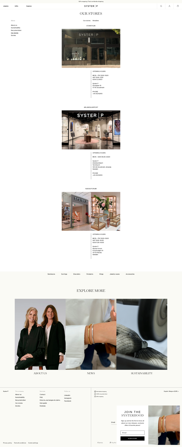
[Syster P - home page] (91, 6)
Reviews (43, 406)
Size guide (43, 403)
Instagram (68, 398)
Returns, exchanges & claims (50, 400)
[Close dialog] (177, 408)
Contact (42, 394)
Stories (13, 35)
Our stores (14, 33)
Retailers (96, 21)
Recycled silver (16, 30)
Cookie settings (33, 443)
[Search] (161, 6)
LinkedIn (67, 395)
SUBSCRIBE (132, 438)
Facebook (67, 401)
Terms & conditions (20, 443)
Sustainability (15, 28)
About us (14, 25)
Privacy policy (7, 443)
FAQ (41, 397)
